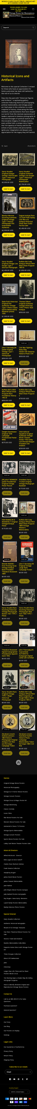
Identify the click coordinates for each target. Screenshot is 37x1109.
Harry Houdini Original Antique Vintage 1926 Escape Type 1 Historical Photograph (9, 176)
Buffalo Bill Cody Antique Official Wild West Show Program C (27, 393)
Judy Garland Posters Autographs (15, 894)
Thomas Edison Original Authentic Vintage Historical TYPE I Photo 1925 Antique (26, 306)
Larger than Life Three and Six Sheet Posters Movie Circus (16, 972)
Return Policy (8, 1056)
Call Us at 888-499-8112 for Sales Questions (15, 1000)
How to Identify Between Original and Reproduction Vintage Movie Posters (16, 986)
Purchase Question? (10, 1006)
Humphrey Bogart (10, 873)
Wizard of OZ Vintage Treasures (14, 928)
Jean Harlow (8, 885)
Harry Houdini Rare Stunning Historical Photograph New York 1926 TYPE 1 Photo (26, 612)
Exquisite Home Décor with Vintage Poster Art (18, 948)
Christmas (7, 967)
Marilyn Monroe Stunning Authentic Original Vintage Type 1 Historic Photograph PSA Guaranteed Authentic (9, 222)
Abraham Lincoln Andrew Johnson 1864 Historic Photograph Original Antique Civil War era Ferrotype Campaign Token (9, 740)
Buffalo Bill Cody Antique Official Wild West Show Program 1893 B (27, 265)
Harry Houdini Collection (12, 919)
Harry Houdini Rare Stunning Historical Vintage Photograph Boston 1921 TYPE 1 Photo (9, 612)
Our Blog (7, 1026)
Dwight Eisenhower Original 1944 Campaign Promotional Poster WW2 (9, 436)
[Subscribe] (30, 1072)
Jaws (5, 963)
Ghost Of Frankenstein (11, 958)
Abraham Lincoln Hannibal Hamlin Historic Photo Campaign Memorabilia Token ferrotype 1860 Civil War (26, 740)
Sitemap (6, 1035)
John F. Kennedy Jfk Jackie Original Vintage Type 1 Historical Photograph (9, 352)
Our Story (7, 1022)
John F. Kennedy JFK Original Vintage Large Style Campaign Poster (26, 567)
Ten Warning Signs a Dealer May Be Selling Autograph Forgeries (18, 979)
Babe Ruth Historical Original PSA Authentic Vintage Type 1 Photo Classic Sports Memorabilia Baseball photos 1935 (10, 308)
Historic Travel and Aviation (13, 939)
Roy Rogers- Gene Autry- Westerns (15, 898)
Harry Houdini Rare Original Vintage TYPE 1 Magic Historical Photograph (9, 696)
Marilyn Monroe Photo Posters (14, 907)
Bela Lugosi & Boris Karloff (13, 860)
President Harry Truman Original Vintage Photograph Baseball (26, 483)
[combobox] (18, 27)
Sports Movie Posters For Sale (14, 839)
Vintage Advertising (10, 805)
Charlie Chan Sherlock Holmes (14, 864)
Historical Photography (11, 787)
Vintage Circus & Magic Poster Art (15, 800)
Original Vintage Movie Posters (14, 783)
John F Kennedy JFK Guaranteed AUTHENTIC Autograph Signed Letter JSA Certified (26, 654)
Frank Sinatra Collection (12, 868)
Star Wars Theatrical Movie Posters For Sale (17, 933)
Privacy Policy (8, 1051)
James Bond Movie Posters (13, 877)
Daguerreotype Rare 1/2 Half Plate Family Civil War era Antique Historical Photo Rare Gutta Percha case (27, 221)
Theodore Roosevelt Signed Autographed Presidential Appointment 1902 (10, 653)
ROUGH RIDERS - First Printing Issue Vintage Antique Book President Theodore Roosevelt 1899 (9, 569)
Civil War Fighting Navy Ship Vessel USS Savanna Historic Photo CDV (26, 351)
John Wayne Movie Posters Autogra (16, 890)
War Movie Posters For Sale (13, 817)
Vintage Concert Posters (12, 796)
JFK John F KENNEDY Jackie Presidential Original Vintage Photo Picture (9, 483)
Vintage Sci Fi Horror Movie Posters (16, 792)
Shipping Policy (9, 1060)
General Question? (10, 1010)
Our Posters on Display (11, 1031)
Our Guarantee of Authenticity (14, 1047)
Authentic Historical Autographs (14, 923)
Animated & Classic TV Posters (14, 826)
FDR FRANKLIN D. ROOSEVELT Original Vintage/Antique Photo (10, 523)
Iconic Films (8, 813)
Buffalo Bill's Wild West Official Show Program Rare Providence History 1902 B (9, 394)
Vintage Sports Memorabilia (13, 830)
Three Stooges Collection (12, 954)
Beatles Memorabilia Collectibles (15, 943)
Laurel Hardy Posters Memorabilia (15, 903)
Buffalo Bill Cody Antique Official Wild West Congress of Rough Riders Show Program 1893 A (27, 696)
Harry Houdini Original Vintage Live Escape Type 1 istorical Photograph (10, 265)
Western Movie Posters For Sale (15, 822)
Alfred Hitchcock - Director (13, 855)
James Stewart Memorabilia (13, 881)
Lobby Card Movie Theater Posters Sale (17, 843)
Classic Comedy (9, 809)
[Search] (33, 27)
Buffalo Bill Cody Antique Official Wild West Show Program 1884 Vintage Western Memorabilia (27, 525)
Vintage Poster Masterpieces (20, 1105)
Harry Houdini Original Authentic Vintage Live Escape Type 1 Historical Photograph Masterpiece (26, 177)
